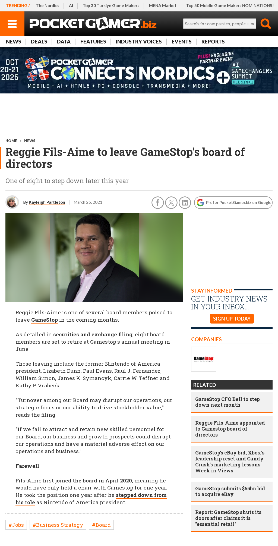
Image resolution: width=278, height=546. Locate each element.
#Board (101, 524)
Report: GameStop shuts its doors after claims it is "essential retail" (228, 518)
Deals (39, 41)
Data (64, 41)
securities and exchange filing (92, 334)
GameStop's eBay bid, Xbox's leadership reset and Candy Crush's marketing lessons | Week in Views (229, 461)
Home (11, 141)
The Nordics (47, 5)
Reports (213, 41)
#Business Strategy (58, 524)
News (13, 41)
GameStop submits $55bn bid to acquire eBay (230, 491)
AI (71, 5)
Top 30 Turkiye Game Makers (111, 5)
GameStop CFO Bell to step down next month (227, 402)
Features (93, 41)
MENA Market (162, 5)
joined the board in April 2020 (93, 480)
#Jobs (16, 524)
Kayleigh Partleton (47, 202)
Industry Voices (139, 41)
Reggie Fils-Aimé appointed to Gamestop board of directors (230, 428)
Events (182, 41)
